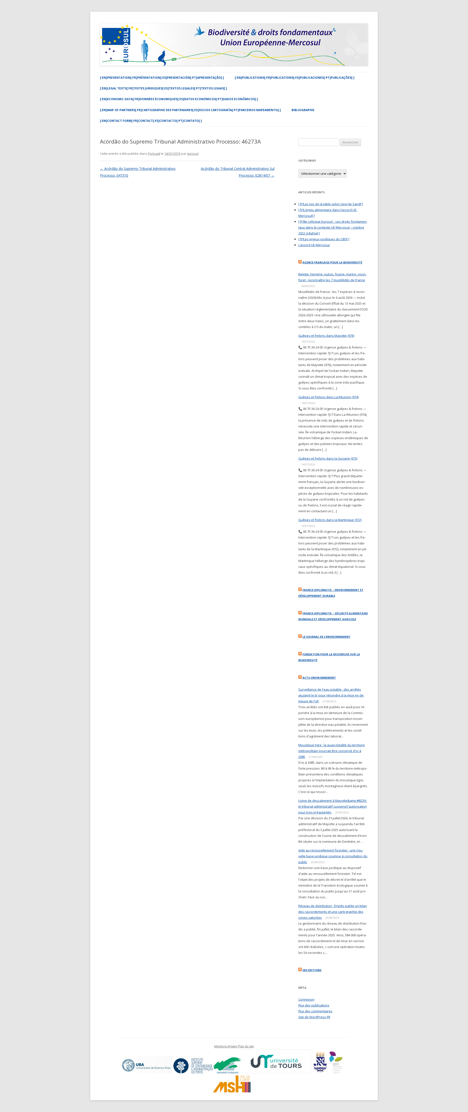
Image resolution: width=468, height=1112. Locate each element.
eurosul (192, 153)
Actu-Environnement (319, 677)
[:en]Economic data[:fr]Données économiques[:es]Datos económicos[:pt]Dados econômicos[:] (179, 99)
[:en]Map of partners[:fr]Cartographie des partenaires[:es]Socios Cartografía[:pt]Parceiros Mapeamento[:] (190, 110)
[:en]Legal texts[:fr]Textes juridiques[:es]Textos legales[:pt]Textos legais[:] (163, 88)
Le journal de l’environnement (326, 636)
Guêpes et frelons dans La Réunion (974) (328, 397)
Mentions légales (225, 1046)
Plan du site (246, 1046)
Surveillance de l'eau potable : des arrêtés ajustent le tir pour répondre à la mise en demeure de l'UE (331, 695)
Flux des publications (313, 1005)
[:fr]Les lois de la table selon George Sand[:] (330, 204)
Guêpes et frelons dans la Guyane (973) (327, 458)
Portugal (154, 153)
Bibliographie (303, 110)
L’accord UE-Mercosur (314, 245)
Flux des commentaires (315, 1011)
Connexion (306, 999)
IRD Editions (312, 970)
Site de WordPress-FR (314, 1017)
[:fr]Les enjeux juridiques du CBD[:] (323, 239)
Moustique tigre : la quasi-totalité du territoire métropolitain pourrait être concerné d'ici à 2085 (331, 751)
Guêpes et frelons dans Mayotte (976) (326, 335)
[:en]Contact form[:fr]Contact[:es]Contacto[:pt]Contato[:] (151, 121)
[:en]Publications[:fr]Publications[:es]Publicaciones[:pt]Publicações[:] (294, 78)
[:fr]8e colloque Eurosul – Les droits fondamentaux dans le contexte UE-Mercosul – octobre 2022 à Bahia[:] (332, 227)
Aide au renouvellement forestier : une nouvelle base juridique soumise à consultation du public (332, 856)
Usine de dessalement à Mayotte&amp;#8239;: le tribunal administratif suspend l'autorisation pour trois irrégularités (332, 806)
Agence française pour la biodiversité (332, 262)
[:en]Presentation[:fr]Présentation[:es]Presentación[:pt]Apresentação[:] (162, 78)
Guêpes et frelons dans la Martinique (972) (329, 520)
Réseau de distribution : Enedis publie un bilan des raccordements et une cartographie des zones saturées (332, 912)
